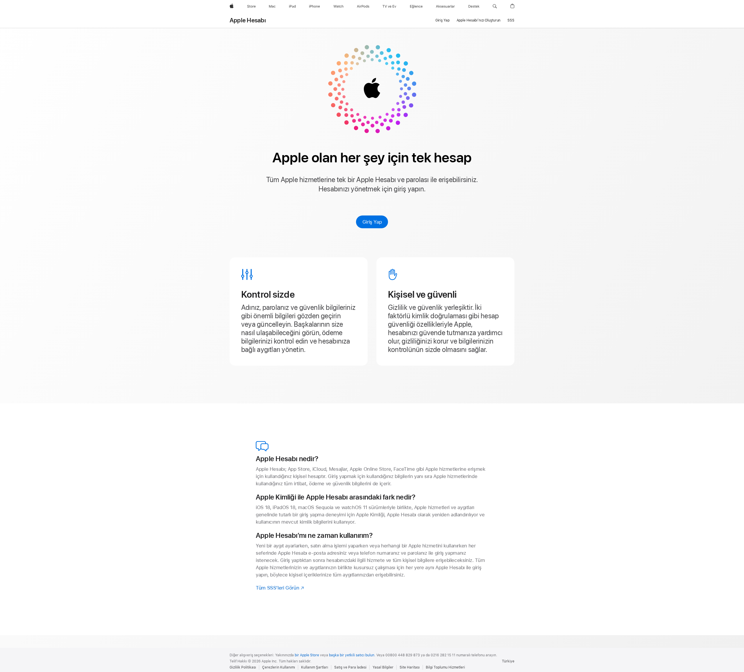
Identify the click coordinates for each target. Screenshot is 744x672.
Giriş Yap (372, 222)
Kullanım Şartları (314, 667)
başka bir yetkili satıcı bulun (351, 655)
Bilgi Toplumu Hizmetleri (445, 667)
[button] (494, 6)
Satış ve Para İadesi (350, 667)
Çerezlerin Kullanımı (278, 667)
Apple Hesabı (248, 20)
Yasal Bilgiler (383, 667)
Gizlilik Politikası (243, 667)
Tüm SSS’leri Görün (280, 588)
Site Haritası (410, 667)
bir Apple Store (307, 655)
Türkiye (508, 661)
